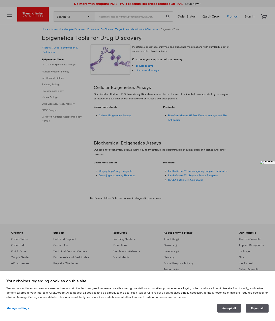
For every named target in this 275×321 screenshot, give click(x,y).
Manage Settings (17, 308)
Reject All (257, 308)
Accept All (229, 308)
